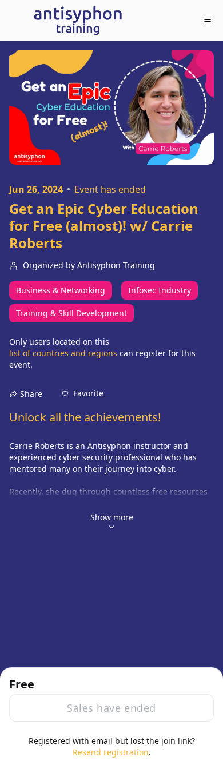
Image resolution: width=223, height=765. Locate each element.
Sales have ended (111, 708)
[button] (82, 393)
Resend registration (111, 752)
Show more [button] (111, 517)
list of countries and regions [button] (63, 353)
